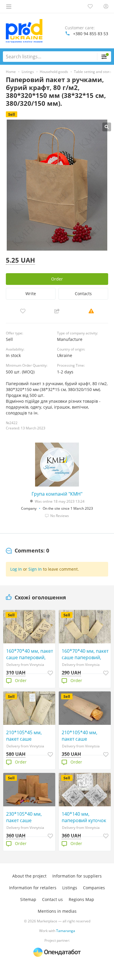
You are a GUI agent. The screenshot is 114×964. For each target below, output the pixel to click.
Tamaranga (65, 930)
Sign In (35, 569)
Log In (16, 569)
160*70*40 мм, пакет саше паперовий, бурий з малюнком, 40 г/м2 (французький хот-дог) (30, 654)
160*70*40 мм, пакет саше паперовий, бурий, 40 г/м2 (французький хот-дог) (85, 654)
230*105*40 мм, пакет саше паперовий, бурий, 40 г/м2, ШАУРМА (27, 817)
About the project (29, 876)
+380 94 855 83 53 (90, 33)
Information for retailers (32, 887)
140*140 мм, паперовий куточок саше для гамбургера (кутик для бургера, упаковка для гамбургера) (86, 817)
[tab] (27, 551)
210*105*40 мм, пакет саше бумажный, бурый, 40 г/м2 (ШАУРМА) (86, 735)
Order (57, 279)
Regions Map (81, 899)
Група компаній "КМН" (57, 494)
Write (30, 293)
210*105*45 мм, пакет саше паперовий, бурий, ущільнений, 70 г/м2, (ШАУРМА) (29, 735)
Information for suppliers (77, 876)
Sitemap (28, 899)
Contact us (52, 899)
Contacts (83, 293)
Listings (69, 887)
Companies (94, 887)
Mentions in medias (57, 911)
